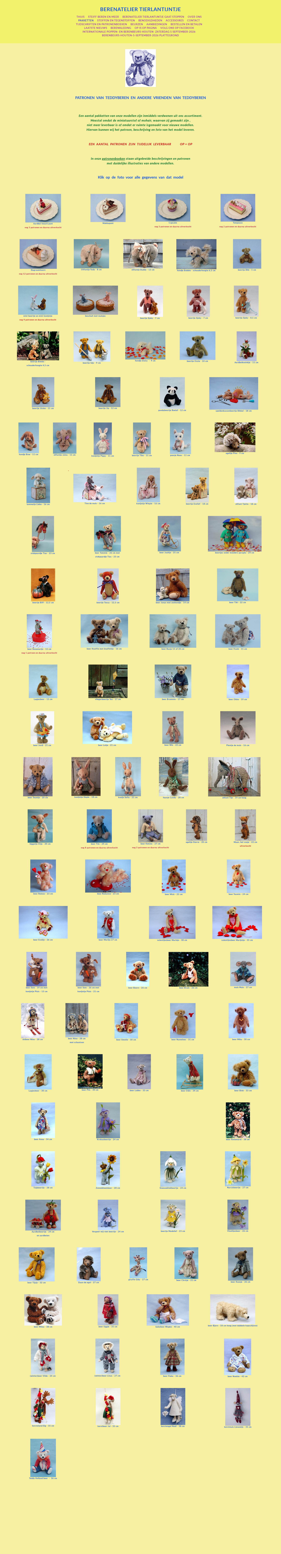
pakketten (86, 20)
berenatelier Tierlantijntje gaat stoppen (153, 17)
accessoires (175, 20)
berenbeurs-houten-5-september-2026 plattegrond (140, 35)
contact (193, 20)
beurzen (137, 24)
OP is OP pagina (146, 28)
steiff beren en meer (103, 17)
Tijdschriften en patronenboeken (101, 24)
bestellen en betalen (186, 24)
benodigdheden (150, 20)
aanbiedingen (157, 24)
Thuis (81, 17)
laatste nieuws (95, 28)
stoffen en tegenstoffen (116, 20)
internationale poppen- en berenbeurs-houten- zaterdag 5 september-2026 (139, 32)
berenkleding (121, 28)
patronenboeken (113, 158)
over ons (195, 17)
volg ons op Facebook (177, 28)
